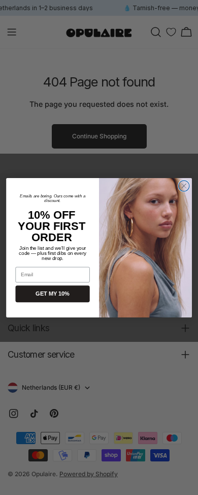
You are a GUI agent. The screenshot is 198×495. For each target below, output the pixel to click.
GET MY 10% (53, 293)
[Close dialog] (184, 185)
